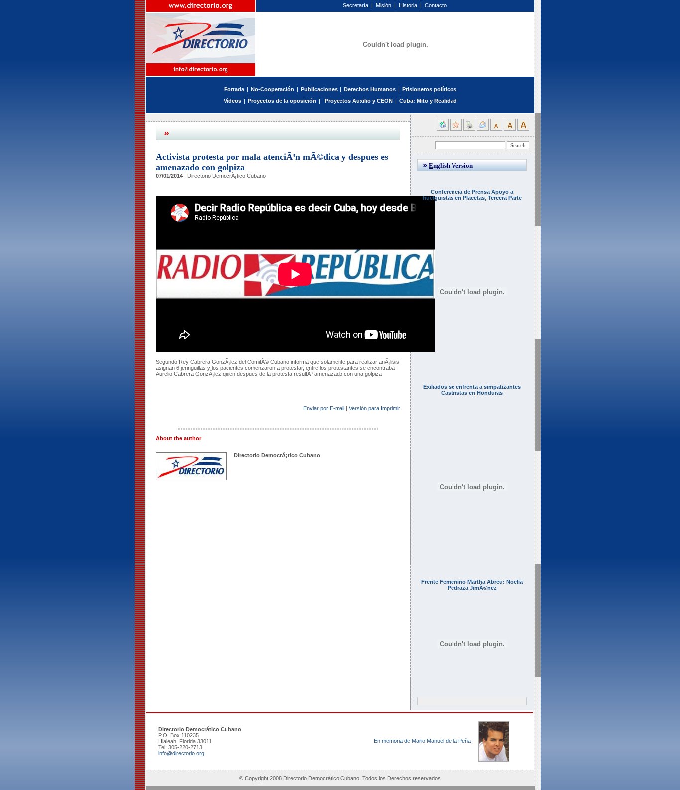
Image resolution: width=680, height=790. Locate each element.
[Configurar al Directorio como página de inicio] (443, 129)
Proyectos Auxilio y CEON (359, 101)
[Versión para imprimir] (469, 129)
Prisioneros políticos (429, 89)
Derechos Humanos (370, 89)
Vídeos (232, 101)
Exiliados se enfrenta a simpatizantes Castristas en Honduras (472, 390)
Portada (234, 89)
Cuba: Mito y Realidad (428, 101)
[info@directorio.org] (201, 69)
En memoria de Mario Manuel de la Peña (422, 741)
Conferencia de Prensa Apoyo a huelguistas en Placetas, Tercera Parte (472, 195)
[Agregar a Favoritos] (456, 129)
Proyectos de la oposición (282, 101)
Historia (408, 5)
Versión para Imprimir (374, 408)
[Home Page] (201, 31)
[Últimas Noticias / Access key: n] (323, 101)
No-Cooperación (272, 89)
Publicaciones (319, 89)
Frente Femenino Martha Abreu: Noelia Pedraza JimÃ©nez (472, 585)
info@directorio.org (181, 753)
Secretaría (355, 5)
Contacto (436, 5)
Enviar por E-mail (323, 408)
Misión (383, 5)
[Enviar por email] (483, 129)
